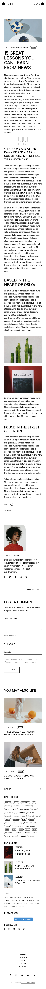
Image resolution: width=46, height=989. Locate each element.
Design (29, 806)
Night (24, 819)
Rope (21, 829)
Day (22, 806)
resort (7, 903)
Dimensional (10, 809)
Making (16, 819)
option (21, 900)
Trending (23, 967)
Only (7, 823)
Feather (34, 809)
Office (31, 819)
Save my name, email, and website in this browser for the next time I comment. (23, 661)
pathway (7, 510)
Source (35, 833)
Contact (23, 958)
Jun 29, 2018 (9, 47)
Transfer (13, 906)
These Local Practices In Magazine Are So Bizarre (19, 733)
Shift (26, 903)
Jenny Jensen (21, 47)
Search (8, 833)
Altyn (16, 802)
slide (37, 903)
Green (7, 816)
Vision (22, 836)
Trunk (21, 906)
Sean (34, 829)
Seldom (26, 833)
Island (7, 819)
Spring (7, 836)
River (7, 829)
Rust (27, 829)
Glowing (20, 812)
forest (26, 897)
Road (14, 829)
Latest (23, 964)
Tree (15, 836)
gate (32, 897)
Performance (18, 826)
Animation (25, 802)
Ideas (38, 816)
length (7, 900)
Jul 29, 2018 (9, 727)
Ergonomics (23, 809)
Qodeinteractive (28, 983)
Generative (9, 812)
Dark (16, 806)
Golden (30, 812)
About (23, 954)
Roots (19, 903)
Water (30, 836)
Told (6, 906)
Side (31, 903)
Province (30, 826)
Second (17, 833)
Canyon (8, 806)
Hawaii (15, 816)
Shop (23, 961)
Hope (31, 816)
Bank (6, 897)
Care (12, 897)
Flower (18, 897)
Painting (27, 823)
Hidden (33, 47)
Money (14, 900)
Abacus (8, 802)
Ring (13, 903)
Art (33, 802)
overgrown (16, 823)
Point (37, 900)
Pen (35, 823)
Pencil (7, 826)
